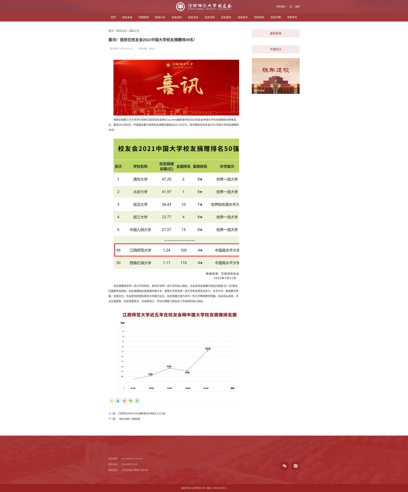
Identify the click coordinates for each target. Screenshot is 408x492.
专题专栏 (292, 17)
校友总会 (127, 17)
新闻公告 (160, 17)
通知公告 (134, 30)
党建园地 (144, 17)
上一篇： (136, 413)
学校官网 (280, 6)
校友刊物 (276, 17)
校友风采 (210, 17)
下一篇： (124, 419)
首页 (113, 17)
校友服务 (226, 17)
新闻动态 (121, 30)
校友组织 (177, 17)
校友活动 (193, 17)
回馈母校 (259, 17)
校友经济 (243, 17)
